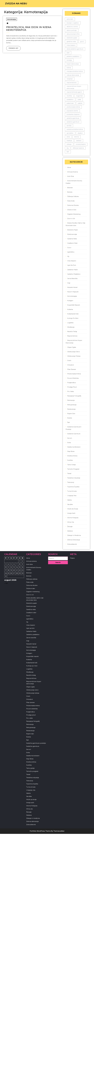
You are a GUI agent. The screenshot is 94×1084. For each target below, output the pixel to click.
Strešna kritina (72, 456)
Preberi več (12, 47)
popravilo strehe (72, 111)
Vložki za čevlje (72, 509)
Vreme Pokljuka (72, 518)
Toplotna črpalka (73, 487)
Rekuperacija (71, 405)
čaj (67, 148)
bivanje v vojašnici (73, 23)
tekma (76, 137)
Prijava (72, 558)
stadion (80, 133)
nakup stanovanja (73, 75)
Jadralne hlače (72, 269)
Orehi (69, 360)
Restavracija (71, 409)
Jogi (68, 283)
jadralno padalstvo (73, 56)
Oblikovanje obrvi (73, 352)
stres (68, 137)
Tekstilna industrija (73, 478)
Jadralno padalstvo (73, 274)
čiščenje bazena (78, 148)
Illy (68, 256)
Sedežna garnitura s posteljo (73, 428)
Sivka (69, 442)
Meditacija (70, 327)
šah (68, 152)
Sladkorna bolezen (74, 447)
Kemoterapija (11, 19)
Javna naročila (72, 278)
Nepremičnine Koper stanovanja (74, 341)
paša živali (70, 103)
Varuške (70, 504)
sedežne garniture (73, 122)
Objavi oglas (71, 347)
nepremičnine (71, 82)
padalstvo (70, 99)
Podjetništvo (71, 382)
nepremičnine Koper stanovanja (74, 87)
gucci (82, 41)
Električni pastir (72, 230)
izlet (68, 53)
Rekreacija (71, 400)
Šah (68, 422)
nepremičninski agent (74, 92)
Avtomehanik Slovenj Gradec (74, 182)
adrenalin (70, 19)
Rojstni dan (71, 413)
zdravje (69, 144)
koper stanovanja (73, 64)
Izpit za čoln (71, 265)
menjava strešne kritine (75, 71)
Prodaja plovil (72, 387)
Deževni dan (71, 210)
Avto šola (70, 176)
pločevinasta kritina (73, 107)
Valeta (69, 500)
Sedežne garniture (73, 434)
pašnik (80, 103)
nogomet (79, 96)
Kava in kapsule (72, 292)
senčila (69, 126)
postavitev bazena (73, 114)
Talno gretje (71, 464)
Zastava (70, 531)
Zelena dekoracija (73, 540)
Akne (69, 167)
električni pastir (72, 38)
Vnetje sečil (71, 513)
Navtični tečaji (72, 331)
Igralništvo (70, 252)
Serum (69, 438)
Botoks (69, 192)
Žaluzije (70, 526)
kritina (69, 67)
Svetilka (70, 460)
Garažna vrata (72, 239)
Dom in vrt (71, 218)
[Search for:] (58, 558)
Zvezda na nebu (16, 3)
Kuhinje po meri (72, 318)
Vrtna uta (70, 522)
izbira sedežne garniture (75, 49)
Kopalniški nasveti (73, 305)
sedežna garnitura (73, 118)
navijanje (70, 79)
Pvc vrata (70, 391)
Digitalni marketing (73, 214)
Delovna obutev (73, 205)
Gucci (69, 247)
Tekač (69, 473)
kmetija (69, 60)
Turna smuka (72, 491)
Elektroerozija (72, 234)
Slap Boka (70, 451)
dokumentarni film (73, 34)
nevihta (69, 96)
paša (79, 99)
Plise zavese (71, 369)
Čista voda (70, 201)
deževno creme (72, 26)
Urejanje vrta (71, 495)
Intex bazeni (71, 45)
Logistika (70, 323)
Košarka (70, 309)
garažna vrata (71, 41)
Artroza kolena (72, 172)
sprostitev (70, 133)
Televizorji (70, 482)
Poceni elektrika (73, 378)
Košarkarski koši (72, 314)
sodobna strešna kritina (75, 129)
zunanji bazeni (81, 144)
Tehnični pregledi (73, 469)
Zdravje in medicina (74, 535)
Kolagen (70, 300)
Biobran (70, 187)
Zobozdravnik (72, 544)
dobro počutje (72, 30)
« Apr (6, 583)
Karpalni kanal (72, 287)
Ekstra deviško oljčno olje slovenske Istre (75, 224)
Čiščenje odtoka (73, 196)
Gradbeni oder (72, 243)
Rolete (69, 418)
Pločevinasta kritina (74, 374)
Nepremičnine (72, 336)
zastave (78, 140)
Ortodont (70, 365)
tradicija (69, 140)
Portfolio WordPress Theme (40, 831)
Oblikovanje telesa (73, 356)
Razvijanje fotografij (74, 396)
